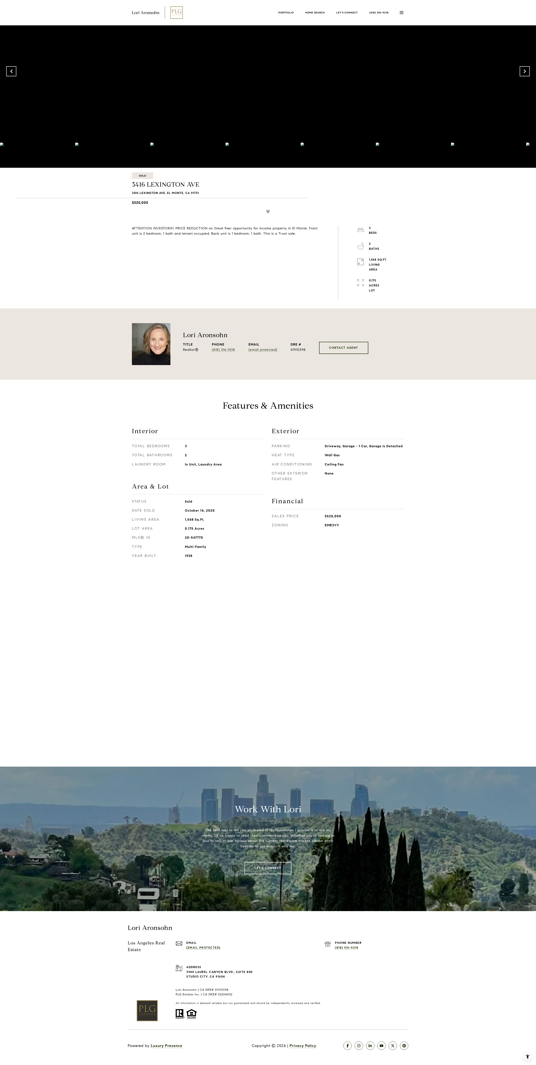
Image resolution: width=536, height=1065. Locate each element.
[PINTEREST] (404, 1046)
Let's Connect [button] (268, 868)
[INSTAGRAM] (359, 1046)
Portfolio (286, 12)
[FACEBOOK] (347, 1046)
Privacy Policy (303, 1045)
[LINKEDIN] (370, 1046)
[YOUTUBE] (381, 1046)
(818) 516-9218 (379, 12)
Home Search (315, 12)
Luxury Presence (166, 1045)
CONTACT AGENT (343, 348)
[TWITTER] (393, 1046)
